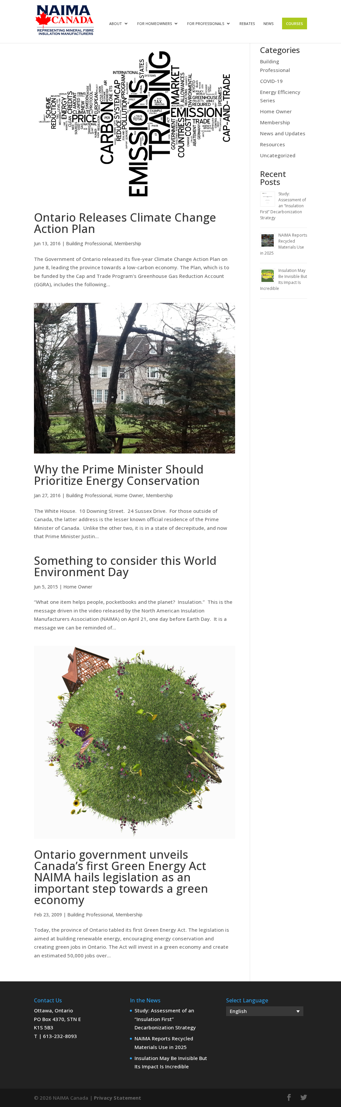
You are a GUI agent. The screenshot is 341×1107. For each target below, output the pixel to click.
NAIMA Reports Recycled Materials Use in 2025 (283, 244)
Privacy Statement (117, 1097)
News (268, 24)
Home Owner (128, 495)
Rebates (247, 24)
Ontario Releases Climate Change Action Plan (125, 223)
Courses (294, 23)
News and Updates (282, 133)
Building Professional (89, 243)
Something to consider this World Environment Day (125, 566)
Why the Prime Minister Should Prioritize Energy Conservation (118, 475)
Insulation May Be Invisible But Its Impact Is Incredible (283, 279)
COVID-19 (271, 81)
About (115, 24)
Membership (127, 243)
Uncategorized (277, 155)
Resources (272, 144)
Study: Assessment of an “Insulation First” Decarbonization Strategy (283, 206)
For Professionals (205, 24)
